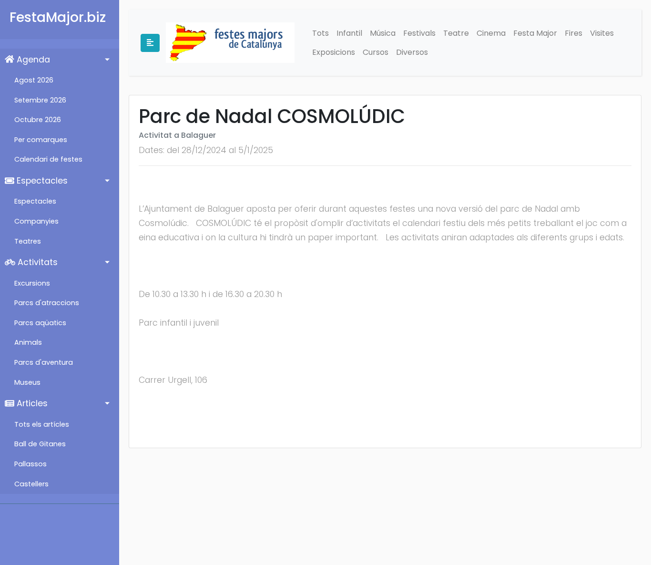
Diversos (412, 52)
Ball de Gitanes (40, 444)
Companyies (36, 221)
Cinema (491, 33)
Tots (320, 33)
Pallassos (30, 464)
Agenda (32, 59)
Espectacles (41, 180)
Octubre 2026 (37, 119)
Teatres (27, 241)
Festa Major (535, 33)
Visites (602, 33)
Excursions (32, 283)
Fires (573, 33)
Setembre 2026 (40, 100)
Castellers (31, 484)
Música (383, 33)
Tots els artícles (41, 424)
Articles (31, 403)
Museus (27, 382)
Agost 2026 (33, 80)
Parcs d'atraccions (46, 303)
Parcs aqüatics (40, 323)
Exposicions (333, 52)
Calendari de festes (48, 159)
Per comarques (40, 139)
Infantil (349, 33)
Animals (28, 342)
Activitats (36, 262)
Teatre (456, 33)
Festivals (419, 33)
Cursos (375, 52)
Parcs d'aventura (43, 362)
